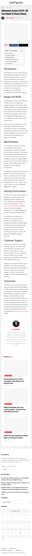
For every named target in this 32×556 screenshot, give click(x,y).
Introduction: (9, 53)
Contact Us (4, 548)
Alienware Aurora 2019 (20, 311)
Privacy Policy (18, 550)
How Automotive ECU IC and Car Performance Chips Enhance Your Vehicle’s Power (14, 381)
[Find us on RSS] (11, 470)
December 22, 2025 (8, 385)
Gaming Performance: (12, 59)
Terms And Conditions (6, 550)
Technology (8, 7)
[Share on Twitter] (23, 45)
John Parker (10, 17)
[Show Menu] (2, 2)
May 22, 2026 (7, 440)
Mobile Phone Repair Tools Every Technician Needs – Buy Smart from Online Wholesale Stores (14, 409)
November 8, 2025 (8, 413)
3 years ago (19, 17)
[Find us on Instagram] (8, 470)
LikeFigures (16, 2)
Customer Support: (11, 61)
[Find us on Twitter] (5, 470)
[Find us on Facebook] (1, 470)
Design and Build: (10, 55)
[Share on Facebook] (13, 45)
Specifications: (10, 57)
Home (2, 7)
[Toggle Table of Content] (21, 50)
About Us (12, 548)
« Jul (2, 539)
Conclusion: (9, 63)
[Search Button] (30, 2)
